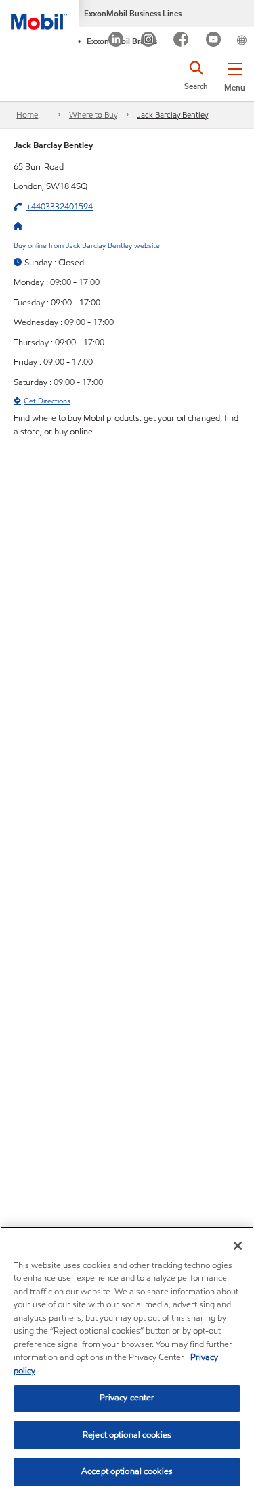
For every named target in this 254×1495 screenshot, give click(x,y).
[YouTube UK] (214, 41)
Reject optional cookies (127, 1435)
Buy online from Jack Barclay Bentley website (87, 245)
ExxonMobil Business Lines (133, 13)
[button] (234, 74)
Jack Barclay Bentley (172, 114)
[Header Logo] (39, 15)
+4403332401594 (59, 207)
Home (27, 114)
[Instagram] (149, 41)
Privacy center (127, 1398)
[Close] (238, 1246)
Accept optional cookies (127, 1471)
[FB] (181, 41)
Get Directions (47, 400)
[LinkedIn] (116, 41)
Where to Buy (93, 114)
